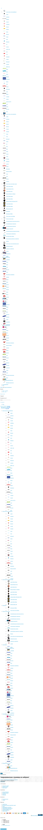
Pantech (7, 76)
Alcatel (7, 99)
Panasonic (8, 79)
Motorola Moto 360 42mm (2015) (11, 201)
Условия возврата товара (7, 809)
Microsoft (7, 61)
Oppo (7, 31)
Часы (7, 377)
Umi (7, 71)
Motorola (7, 41)
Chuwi (11, 551)
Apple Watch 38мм (9, 206)
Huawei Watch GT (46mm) (10, 193)
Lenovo (7, 46)
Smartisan (7, 56)
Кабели (7, 241)
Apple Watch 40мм (9, 198)
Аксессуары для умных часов (11, 183)
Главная (1, 779)
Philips (7, 256)
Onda (7, 151)
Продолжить (2, 781)
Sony (7, 39)
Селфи (7, 251)
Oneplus (7, 131)
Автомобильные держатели (11, 223)
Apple (7, 14)
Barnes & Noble (9, 171)
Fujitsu (7, 86)
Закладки (4, 793)
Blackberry (8, 89)
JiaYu (7, 69)
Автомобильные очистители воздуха (12, 221)
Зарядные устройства (10, 248)
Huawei (7, 34)
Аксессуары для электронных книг (12, 243)
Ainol (7, 156)
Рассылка (4, 794)
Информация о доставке (7, 807)
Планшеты (8, 324)
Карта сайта (5, 787)
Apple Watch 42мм (9, 203)
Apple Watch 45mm (9, 186)
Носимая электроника (10, 375)
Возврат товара (5, 786)
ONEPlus (7, 24)
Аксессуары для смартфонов (8, 410)
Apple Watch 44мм (9, 196)
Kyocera (7, 109)
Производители (5, 799)
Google (7, 21)
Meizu (7, 81)
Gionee (7, 59)
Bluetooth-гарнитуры (10, 382)
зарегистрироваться (8, 387)
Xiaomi (7, 26)
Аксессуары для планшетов (11, 114)
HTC (7, 111)
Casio (7, 106)
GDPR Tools (5, 804)
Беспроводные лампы (10, 236)
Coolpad (7, 96)
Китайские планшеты (10, 342)
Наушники (8, 211)
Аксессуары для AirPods (10, 216)
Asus (7, 91)
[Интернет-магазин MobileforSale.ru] (5, 408)
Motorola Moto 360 (9, 208)
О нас (4, 806)
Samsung (7, 16)
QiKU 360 (8, 49)
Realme (7, 29)
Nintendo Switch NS (9, 228)
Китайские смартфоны (10, 274)
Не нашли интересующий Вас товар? (9, 805)
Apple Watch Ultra (9, 191)
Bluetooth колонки (9, 246)
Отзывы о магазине (6, 406)
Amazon (7, 64)
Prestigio (7, 337)
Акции (1, 406)
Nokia (7, 36)
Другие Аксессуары (9, 218)
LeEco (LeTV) (8, 101)
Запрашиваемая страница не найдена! (11, 779)
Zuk (7, 51)
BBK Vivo (8, 66)
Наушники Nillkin (9, 213)
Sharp (7, 74)
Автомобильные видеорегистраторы (12, 231)
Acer (7, 104)
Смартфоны (8, 253)
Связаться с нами (6, 785)
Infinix (7, 94)
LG (6, 44)
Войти (1, 387)
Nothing (7, 19)
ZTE (7, 84)
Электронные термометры (11, 233)
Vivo (7, 136)
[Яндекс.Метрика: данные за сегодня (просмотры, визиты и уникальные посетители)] (34, 815)
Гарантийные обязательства (7, 808)
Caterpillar (8, 259)
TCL (7, 54)
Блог (3, 385)
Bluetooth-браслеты (9, 380)
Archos (7, 178)
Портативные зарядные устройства (12, 238)
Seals (7, 264)
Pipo (11, 546)
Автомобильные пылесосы (11, 226)
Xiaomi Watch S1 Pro (9, 188)
